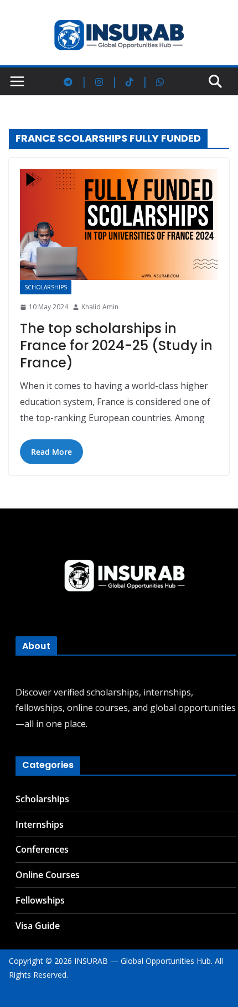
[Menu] (17, 81)
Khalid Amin (99, 307)
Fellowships (40, 900)
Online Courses (47, 875)
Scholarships (45, 287)
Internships (39, 824)
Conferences (42, 849)
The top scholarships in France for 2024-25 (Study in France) (116, 345)
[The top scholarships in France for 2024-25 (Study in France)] (119, 224)
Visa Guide (37, 926)
